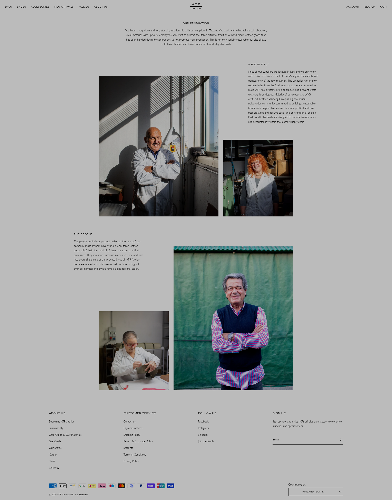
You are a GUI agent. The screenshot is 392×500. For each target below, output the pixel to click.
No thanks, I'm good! (196, 277)
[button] (223, 223)
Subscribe (196, 265)
